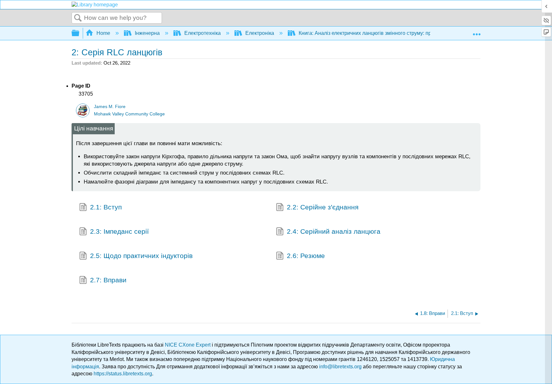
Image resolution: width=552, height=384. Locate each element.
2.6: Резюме (306, 255)
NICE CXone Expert (188, 345)
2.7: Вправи (108, 280)
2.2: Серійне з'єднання (322, 207)
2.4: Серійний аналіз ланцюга (333, 231)
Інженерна (147, 33)
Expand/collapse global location (476, 31)
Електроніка (259, 33)
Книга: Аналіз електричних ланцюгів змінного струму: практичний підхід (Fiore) (391, 33)
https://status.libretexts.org (123, 373)
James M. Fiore (110, 106)
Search (78, 18)
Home (103, 33)
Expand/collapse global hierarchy (79, 33)
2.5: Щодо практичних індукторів (141, 255)
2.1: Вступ (106, 207)
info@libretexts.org (340, 366)
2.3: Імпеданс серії (119, 231)
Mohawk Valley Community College (129, 114)
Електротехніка (202, 33)
